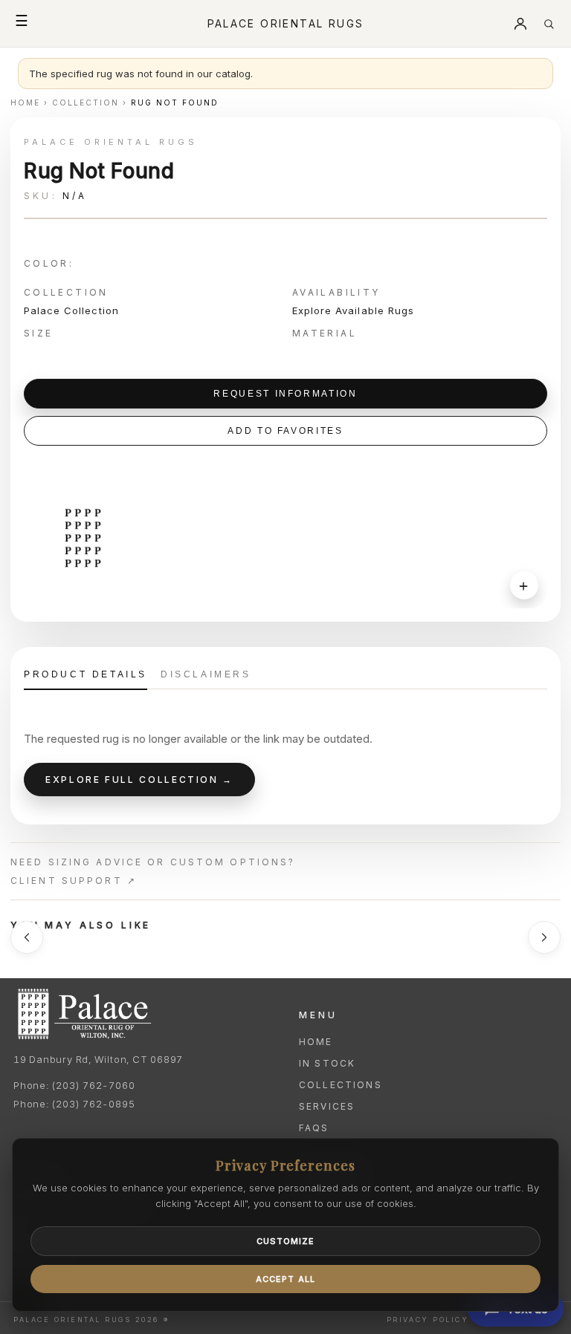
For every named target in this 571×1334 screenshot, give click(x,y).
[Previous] (26, 937)
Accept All (285, 1279)
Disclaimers (206, 674)
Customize (286, 1241)
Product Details (85, 674)
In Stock (327, 1063)
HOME (25, 102)
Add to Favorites (285, 431)
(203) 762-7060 (93, 1085)
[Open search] (549, 24)
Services (327, 1106)
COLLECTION (85, 102)
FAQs (314, 1127)
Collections (340, 1084)
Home (316, 1041)
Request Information (285, 393)
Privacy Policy (427, 1319)
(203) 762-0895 (93, 1104)
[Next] (544, 937)
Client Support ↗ (73, 880)
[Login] (520, 24)
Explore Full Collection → (139, 779)
